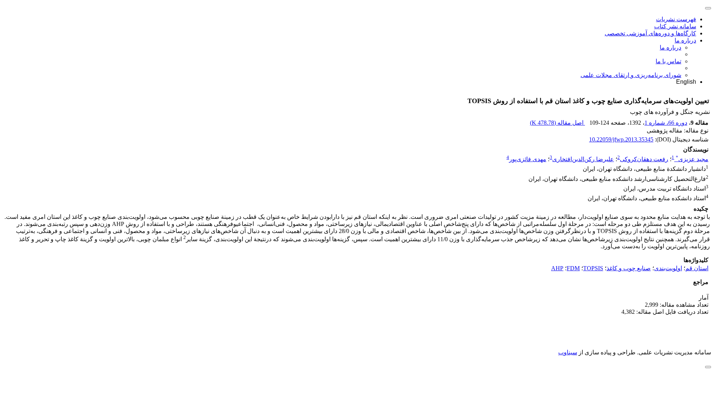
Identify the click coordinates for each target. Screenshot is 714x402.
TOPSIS (593, 268)
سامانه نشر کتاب (675, 26)
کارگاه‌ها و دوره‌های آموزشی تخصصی (650, 33)
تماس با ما (668, 61)
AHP (557, 268)
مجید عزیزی (692, 159)
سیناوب (567, 352)
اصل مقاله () (557, 122)
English (686, 82)
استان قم (696, 268)
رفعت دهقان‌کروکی (644, 159)
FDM (573, 268)
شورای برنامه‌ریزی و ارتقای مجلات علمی (630, 75)
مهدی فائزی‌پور (527, 159)
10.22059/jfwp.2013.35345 (621, 139)
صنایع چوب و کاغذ (629, 268)
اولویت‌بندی (668, 268)
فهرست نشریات (676, 19)
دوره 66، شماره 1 (665, 122)
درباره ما (685, 40)
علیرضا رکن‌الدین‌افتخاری (583, 159)
